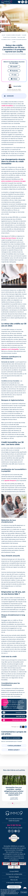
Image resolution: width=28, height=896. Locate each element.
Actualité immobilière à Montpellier (13, 35)
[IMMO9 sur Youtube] (15, 831)
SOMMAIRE (10, 96)
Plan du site (14, 879)
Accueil (3, 35)
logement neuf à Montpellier (10, 349)
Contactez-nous (20, 712)
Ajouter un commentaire (12, 738)
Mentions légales (14, 877)
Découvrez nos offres (18, 720)
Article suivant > (14, 750)
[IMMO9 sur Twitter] (12, 831)
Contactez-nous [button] (14, 887)
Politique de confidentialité (14, 874)
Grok (14, 74)
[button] (22, 2)
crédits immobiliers (7, 105)
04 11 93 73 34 (20, 716)
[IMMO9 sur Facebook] (9, 831)
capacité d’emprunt (10, 480)
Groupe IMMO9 (14, 871)
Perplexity (14, 70)
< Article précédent (14, 745)
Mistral (14, 79)
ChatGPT (14, 66)
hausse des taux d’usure (8, 238)
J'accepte (24, 892)
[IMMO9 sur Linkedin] (18, 831)
